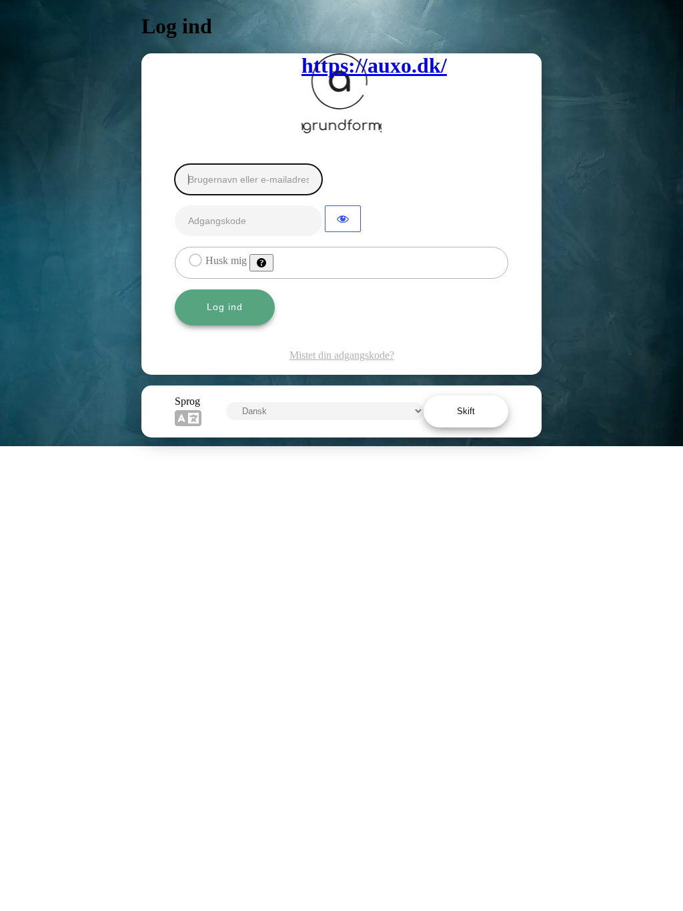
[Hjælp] (261, 262)
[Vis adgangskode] (343, 218)
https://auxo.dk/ (341, 65)
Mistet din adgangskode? (341, 355)
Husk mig (226, 260)
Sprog (187, 401)
